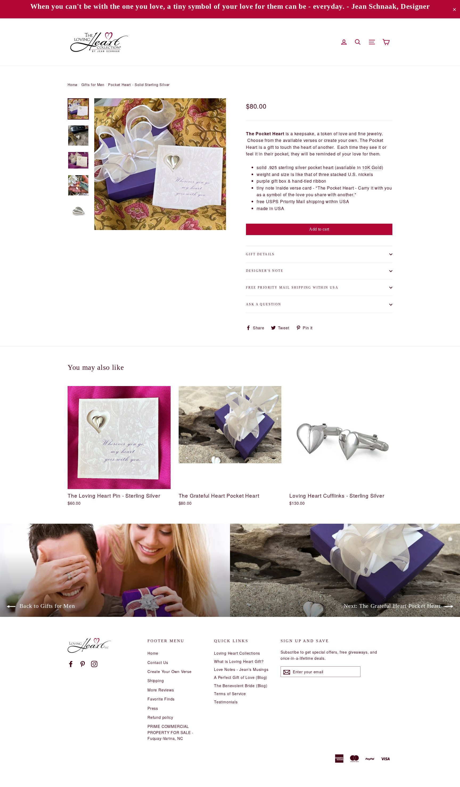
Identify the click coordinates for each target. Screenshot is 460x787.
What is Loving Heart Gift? (239, 661)
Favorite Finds (161, 699)
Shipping (155, 680)
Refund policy (160, 717)
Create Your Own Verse (169, 671)
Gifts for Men (92, 84)
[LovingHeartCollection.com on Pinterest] (82, 663)
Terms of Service (230, 693)
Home (72, 84)
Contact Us (157, 662)
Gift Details (260, 254)
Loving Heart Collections (237, 653)
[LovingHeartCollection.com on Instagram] (94, 663)
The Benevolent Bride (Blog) (241, 685)
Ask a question (263, 304)
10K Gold (371, 167)
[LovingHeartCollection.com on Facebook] (71, 663)
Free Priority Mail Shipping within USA (292, 287)
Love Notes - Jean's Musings (241, 669)
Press (152, 708)
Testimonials (226, 701)
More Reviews (160, 689)
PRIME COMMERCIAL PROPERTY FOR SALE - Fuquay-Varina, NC (170, 732)
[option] (160, 164)
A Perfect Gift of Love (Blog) (240, 677)
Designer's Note (264, 271)
